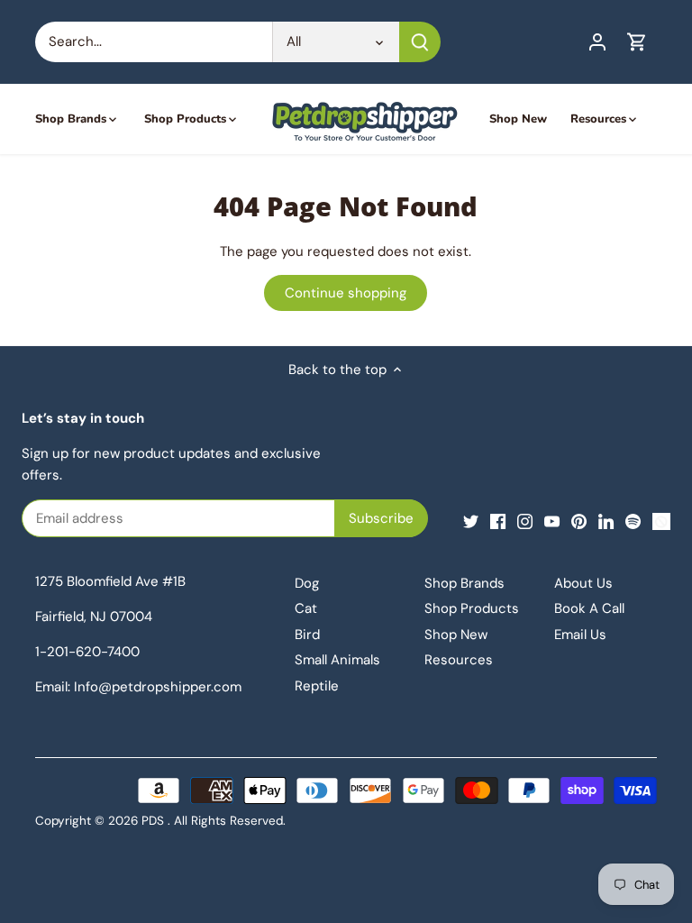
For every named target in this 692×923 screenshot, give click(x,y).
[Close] (269, 451)
